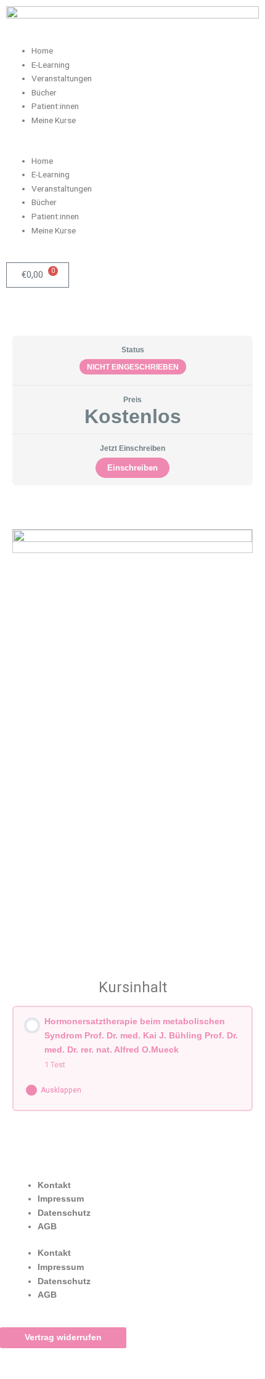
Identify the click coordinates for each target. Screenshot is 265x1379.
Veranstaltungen (61, 78)
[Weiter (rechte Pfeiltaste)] (76, 1373)
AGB (47, 1226)
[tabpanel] (132, 723)
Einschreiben (132, 467)
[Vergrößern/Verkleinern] (24, 1357)
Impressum (61, 1198)
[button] (132, 147)
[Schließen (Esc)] (180, 1357)
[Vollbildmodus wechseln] (76, 1357)
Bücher (44, 92)
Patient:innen (55, 106)
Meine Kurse (53, 120)
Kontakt (54, 1185)
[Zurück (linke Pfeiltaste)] (24, 1373)
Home (42, 50)
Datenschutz (64, 1213)
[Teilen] (128, 1357)
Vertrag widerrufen (63, 1337)
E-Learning (50, 65)
